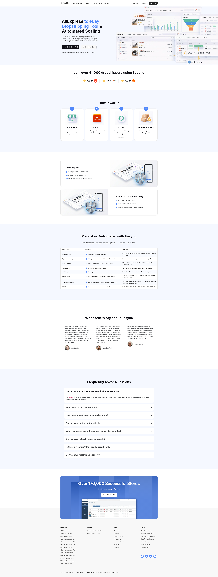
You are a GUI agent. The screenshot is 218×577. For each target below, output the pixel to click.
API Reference (65, 531)
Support (116, 533)
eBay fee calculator (66, 536)
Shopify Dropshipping (147, 539)
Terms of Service (119, 542)
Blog (100, 3)
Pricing (95, 3)
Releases (117, 531)
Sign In (144, 3)
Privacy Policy (118, 536)
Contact (106, 3)
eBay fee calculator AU (67, 542)
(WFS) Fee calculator (67, 558)
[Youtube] (150, 556)
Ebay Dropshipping (146, 531)
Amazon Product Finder (94, 531)
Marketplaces (77, 3)
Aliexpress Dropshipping (148, 536)
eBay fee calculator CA (67, 544)
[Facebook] (142, 556)
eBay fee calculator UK (67, 539)
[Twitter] (146, 556)
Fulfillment (87, 3)
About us (116, 544)
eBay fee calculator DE (67, 553)
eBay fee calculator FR (67, 550)
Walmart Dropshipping (147, 542)
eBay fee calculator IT (67, 547)
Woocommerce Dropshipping (145, 546)
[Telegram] (154, 556)
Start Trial (153, 3)
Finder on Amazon (66, 533)
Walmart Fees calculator (68, 561)
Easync (71, 397)
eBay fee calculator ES (67, 555)
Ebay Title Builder (66, 564)
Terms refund (118, 539)
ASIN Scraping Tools (93, 533)
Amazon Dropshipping (147, 533)
